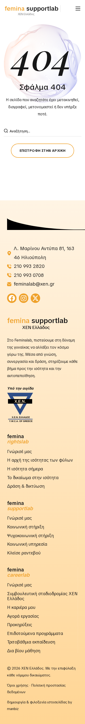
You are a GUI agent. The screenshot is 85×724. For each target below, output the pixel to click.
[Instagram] (23, 298)
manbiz (13, 708)
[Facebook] (12, 298)
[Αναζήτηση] (6, 131)
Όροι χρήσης (17, 685)
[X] (35, 298)
